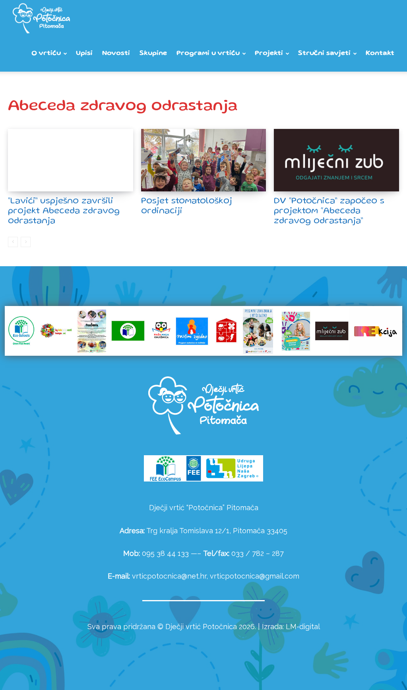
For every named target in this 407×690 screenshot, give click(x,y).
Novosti (116, 54)
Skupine (153, 54)
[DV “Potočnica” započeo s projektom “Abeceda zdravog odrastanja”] (336, 160)
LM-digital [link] (303, 626)
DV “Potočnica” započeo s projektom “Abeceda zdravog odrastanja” (329, 211)
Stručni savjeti (324, 54)
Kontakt (380, 54)
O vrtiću (46, 54)
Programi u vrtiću (208, 54)
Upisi (84, 54)
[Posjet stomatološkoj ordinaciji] (203, 160)
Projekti (269, 54)
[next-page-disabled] (26, 242)
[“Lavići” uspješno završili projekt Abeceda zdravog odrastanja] (70, 160)
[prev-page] (13, 242)
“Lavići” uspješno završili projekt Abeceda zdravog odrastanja (64, 211)
